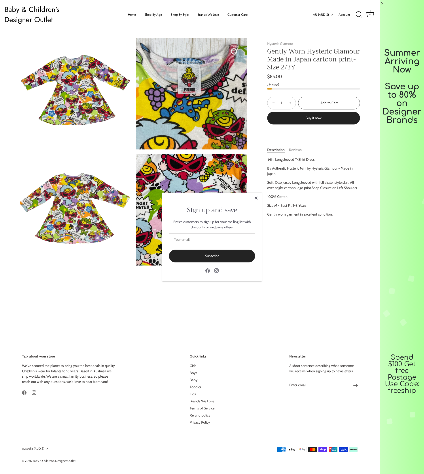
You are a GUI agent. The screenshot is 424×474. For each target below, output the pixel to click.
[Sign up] (355, 385)
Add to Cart (329, 103)
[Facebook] (207, 270)
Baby (193, 380)
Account (344, 14)
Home (132, 14)
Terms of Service (202, 408)
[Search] (359, 14)
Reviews (295, 150)
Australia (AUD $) (33, 448)
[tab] (278, 150)
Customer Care (237, 14)
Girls (193, 366)
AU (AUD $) (321, 15)
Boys (193, 373)
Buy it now (314, 118)
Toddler (195, 387)
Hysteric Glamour (280, 44)
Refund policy (200, 415)
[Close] (256, 198)
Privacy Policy (200, 422)
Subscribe (212, 256)
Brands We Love (208, 14)
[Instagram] (216, 270)
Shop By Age (153, 14)
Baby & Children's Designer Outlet (31, 14)
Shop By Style (180, 14)
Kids (193, 394)
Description (276, 150)
